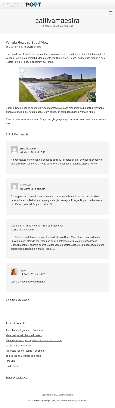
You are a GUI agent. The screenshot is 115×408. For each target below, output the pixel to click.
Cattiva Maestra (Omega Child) (41, 400)
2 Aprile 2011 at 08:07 (22, 229)
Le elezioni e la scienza (18, 345)
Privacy (10, 377)
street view (85, 119)
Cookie (19, 377)
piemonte (74, 119)
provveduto (44, 108)
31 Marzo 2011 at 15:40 (32, 152)
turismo (94, 119)
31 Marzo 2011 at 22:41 (32, 189)
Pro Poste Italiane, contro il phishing (25, 350)
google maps (62, 119)
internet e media (23, 119)
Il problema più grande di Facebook (24, 330)
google (52, 119)
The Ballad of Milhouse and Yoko (23, 355)
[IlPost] (33, 4)
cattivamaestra (57, 20)
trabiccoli (30, 54)
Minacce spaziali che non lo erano (24, 335)
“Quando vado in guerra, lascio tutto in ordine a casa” (34, 340)
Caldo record (12, 366)
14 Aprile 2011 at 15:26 (32, 274)
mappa (94, 58)
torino (35, 119)
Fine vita (10, 361)
